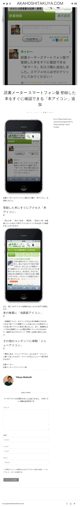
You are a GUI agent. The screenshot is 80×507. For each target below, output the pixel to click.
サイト (5, 458)
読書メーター (48, 112)
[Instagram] (10, 4)
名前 (5, 435)
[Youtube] (7, 4)
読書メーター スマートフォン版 (15, 367)
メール (6, 446)
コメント (6, 407)
